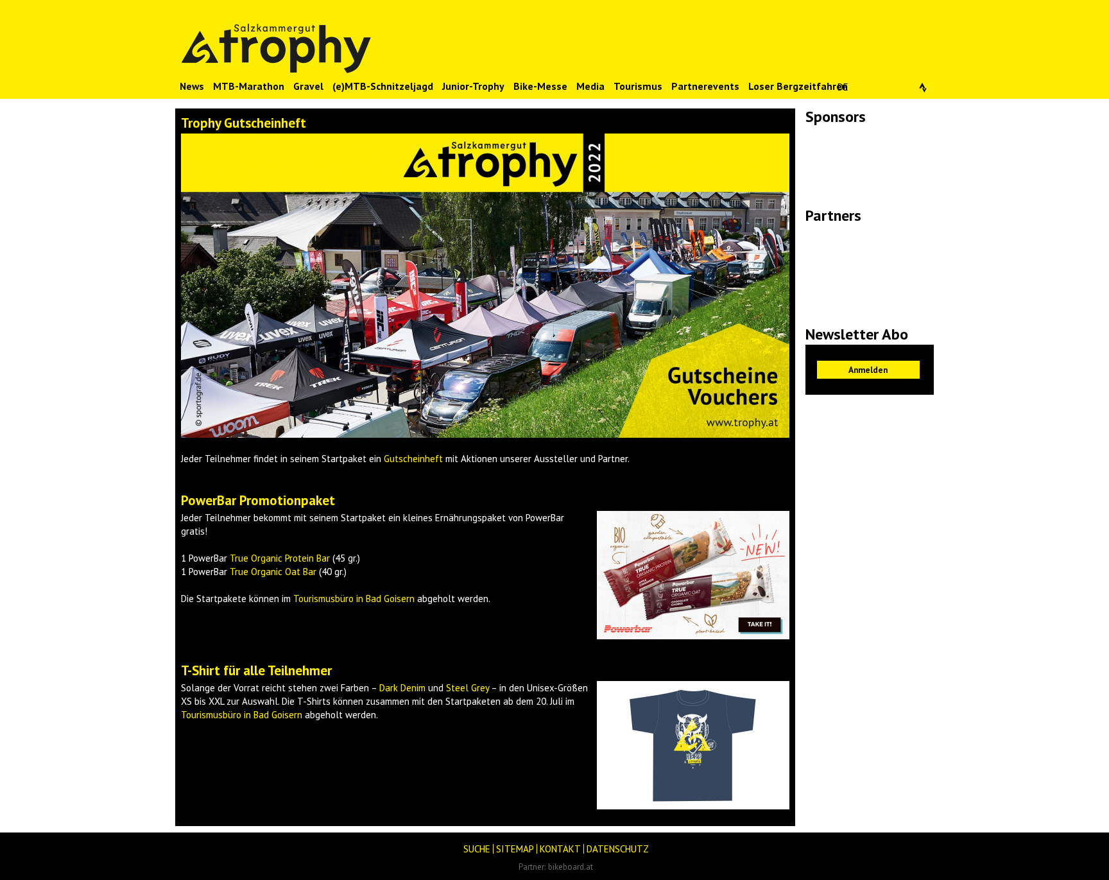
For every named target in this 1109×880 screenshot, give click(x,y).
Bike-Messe (540, 86)
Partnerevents (705, 86)
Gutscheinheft (413, 459)
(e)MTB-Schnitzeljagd (382, 86)
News (192, 86)
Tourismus (638, 86)
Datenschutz (618, 849)
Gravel (308, 86)
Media (590, 86)
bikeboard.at (570, 866)
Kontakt (560, 849)
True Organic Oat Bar (273, 571)
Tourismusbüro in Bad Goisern (354, 598)
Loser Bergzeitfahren (798, 86)
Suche (476, 849)
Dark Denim (402, 688)
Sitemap (515, 849)
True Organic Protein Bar (280, 558)
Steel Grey (467, 688)
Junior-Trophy (473, 86)
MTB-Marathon (248, 86)
